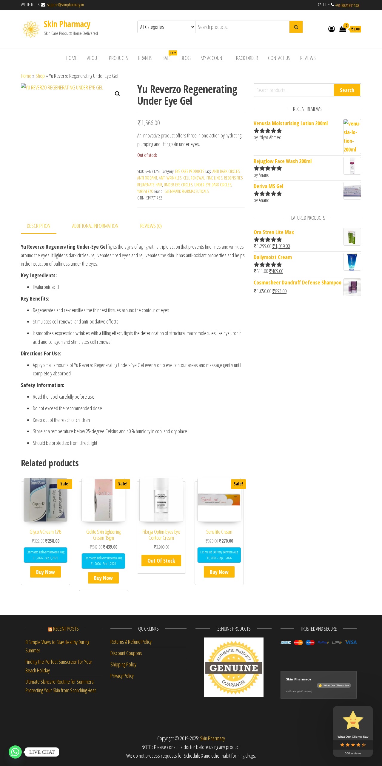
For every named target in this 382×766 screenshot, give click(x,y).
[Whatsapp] (15, 752)
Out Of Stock (161, 560)
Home (26, 75)
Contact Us (279, 57)
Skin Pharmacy (67, 24)
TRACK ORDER (246, 57)
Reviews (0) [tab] (151, 225)
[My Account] (331, 28)
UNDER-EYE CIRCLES (178, 185)
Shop (40, 75)
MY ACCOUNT (212, 57)
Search (347, 90)
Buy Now (45, 571)
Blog (186, 57)
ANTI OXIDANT (147, 178)
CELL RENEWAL (194, 178)
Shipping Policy (123, 664)
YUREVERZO (145, 191)
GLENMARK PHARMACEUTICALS (186, 191)
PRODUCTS (118, 57)
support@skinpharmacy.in (65, 4)
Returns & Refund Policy (131, 641)
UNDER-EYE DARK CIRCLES (212, 185)
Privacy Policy (122, 675)
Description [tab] (38, 225)
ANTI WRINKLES (170, 178)
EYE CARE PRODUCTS (189, 171)
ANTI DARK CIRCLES (226, 171)
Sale (168, 56)
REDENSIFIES (233, 178)
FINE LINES (214, 178)
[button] (117, 94)
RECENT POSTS (66, 628)
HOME (71, 57)
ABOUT (93, 57)
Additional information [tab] (95, 225)
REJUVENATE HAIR (149, 185)
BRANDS (145, 57)
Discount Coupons (126, 653)
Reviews (308, 57)
